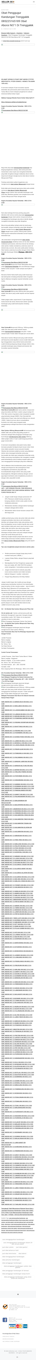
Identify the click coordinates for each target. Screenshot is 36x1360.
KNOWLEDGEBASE (8, 1339)
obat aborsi (7, 1224)
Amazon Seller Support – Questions (12, 33)
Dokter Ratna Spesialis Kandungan (11, 41)
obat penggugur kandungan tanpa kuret (16, 1230)
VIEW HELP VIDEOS (8, 1336)
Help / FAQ (12, 1320)
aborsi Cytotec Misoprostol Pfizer (14, 541)
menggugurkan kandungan (21, 167)
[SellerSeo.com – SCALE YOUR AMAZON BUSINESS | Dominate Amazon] (7, 2)
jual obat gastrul (10, 1222)
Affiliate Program (15, 1319)
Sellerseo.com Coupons (11, 1341)
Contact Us (13, 1321)
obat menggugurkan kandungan (19, 1224)
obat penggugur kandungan (15, 1226)
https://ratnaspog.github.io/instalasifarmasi (13, 102)
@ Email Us (13, 1309)
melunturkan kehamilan (11, 266)
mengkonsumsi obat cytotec (17, 437)
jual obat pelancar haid (20, 1222)
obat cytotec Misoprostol (18, 184)
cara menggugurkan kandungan (17, 1218)
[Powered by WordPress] (17, 1357)
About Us (12, 1318)
